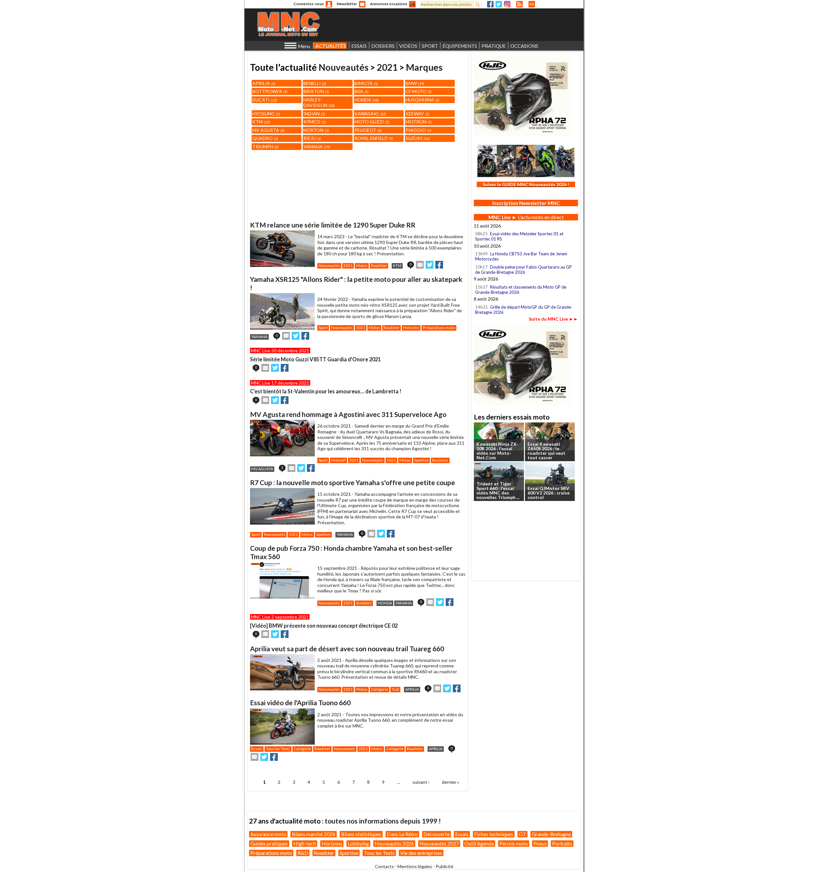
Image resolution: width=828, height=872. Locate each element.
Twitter (499, 4)
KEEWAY (417, 113)
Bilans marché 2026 (313, 834)
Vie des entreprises (421, 853)
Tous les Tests (278, 748)
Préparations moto (439, 327)
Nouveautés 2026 (394, 843)
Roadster (379, 265)
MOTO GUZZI (371, 121)
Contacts (384, 866)
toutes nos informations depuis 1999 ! (383, 821)
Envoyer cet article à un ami (420, 265)
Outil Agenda (479, 843)
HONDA (365, 99)
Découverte (436, 834)
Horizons (411, 327)
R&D (303, 853)
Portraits (562, 843)
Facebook (490, 4)
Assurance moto (268, 834)
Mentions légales (415, 866)
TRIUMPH (265, 146)
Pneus (540, 843)
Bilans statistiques (361, 834)
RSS (519, 4)
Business (440, 460)
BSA (360, 91)
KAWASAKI (369, 113)
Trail (395, 689)
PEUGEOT (367, 130)
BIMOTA (365, 83)
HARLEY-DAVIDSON (318, 102)
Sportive (421, 460)
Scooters (364, 603)
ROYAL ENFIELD (373, 138)
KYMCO (314, 121)
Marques (424, 67)
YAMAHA (316, 146)
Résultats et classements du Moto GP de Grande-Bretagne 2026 (520, 289)
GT (522, 834)
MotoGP (338, 460)
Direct (531, 4)
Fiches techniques (493, 834)
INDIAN (313, 113)
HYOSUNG (265, 113)
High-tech (304, 843)
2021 (387, 67)
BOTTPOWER (269, 91)
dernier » (450, 782)
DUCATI (264, 99)
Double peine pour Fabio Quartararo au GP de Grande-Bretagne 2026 (523, 269)
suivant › (421, 782)
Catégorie (379, 689)
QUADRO (264, 138)
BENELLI (314, 83)
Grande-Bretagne (551, 834)
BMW (414, 83)
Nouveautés (343, 67)
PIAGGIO (418, 130)
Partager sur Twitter (429, 265)
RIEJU (311, 138)
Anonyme (329, 4)
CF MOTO (418, 91)
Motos (361, 265)
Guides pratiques (269, 843)
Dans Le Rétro (402, 834)
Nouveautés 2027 (439, 843)
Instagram (507, 4)
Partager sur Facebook (439, 265)
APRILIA (263, 83)
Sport (323, 327)
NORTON (315, 130)
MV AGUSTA (267, 130)
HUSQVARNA (422, 99)
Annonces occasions (388, 3)
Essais (256, 748)
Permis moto (513, 843)
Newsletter (347, 3)
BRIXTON (315, 91)
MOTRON (418, 121)
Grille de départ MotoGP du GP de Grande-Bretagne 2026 (523, 309)
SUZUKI (417, 138)
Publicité (444, 866)
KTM (260, 121)
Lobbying (358, 843)
